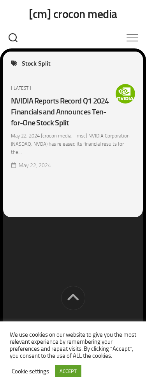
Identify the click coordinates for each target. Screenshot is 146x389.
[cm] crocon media (73, 14)
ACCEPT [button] (68, 371)
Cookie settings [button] (30, 371)
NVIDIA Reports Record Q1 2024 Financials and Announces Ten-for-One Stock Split (60, 111)
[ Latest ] (21, 88)
